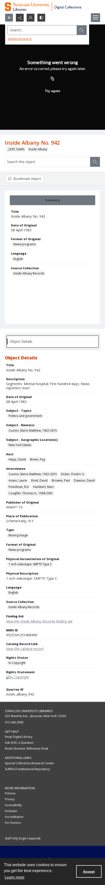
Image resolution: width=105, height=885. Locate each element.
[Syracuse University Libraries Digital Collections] (52, 6)
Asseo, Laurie (18, 480)
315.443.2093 (14, 722)
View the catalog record (24, 648)
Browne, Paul (61, 480)
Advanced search (20, 39)
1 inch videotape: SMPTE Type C (30, 564)
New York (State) (20, 445)
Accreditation (14, 817)
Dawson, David (84, 480)
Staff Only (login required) (22, 838)
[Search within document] (95, 162)
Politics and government (25, 416)
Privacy (10, 799)
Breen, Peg (37, 459)
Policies (10, 793)
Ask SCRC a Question (19, 743)
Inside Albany (38, 149)
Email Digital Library (18, 737)
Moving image (18, 535)
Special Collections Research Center (29, 763)
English (18, 259)
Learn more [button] (14, 877)
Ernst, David (39, 480)
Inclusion (11, 811)
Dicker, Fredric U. (73, 474)
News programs (24, 244)
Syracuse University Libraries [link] (29, 711)
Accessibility (13, 805)
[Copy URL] (52, 79)
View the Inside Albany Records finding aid (39, 621)
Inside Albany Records (28, 273)
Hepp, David (17, 459)
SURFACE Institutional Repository (27, 769)
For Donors (13, 823)
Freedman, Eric (19, 487)
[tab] (52, 200)
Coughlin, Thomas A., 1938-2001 (31, 493)
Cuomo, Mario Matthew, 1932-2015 (33, 430)
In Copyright (17, 663)
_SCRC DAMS (15, 149)
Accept (89, 871)
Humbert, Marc (43, 487)
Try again (52, 91)
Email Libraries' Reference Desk (26, 748)
